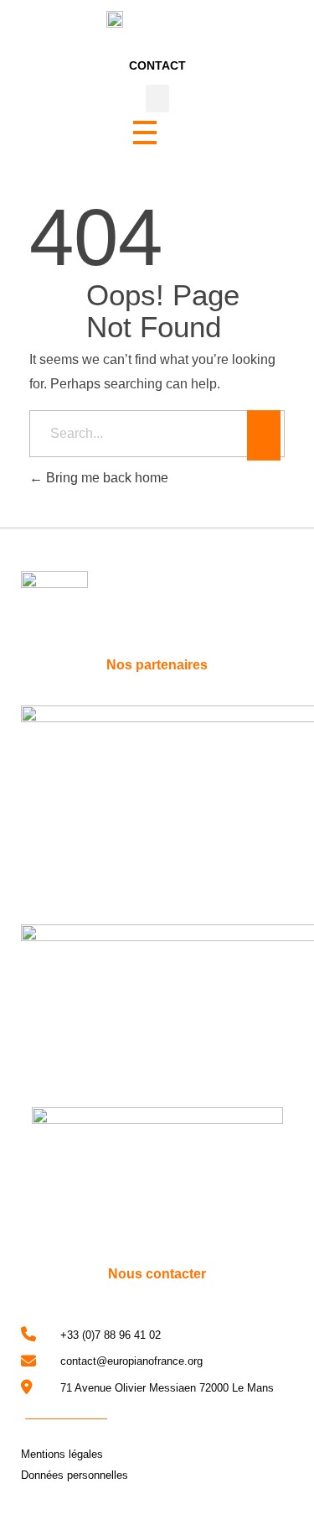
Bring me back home (105, 478)
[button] (157, 98)
